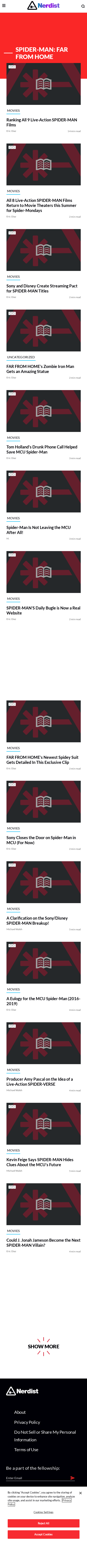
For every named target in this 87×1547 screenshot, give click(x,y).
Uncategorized (21, 357)
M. (7, 538)
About (20, 1412)
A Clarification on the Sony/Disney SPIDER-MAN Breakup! (37, 920)
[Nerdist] (43, 6)
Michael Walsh (14, 929)
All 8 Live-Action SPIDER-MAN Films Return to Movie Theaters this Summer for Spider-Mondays (41, 205)
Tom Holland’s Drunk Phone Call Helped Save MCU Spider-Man (41, 449)
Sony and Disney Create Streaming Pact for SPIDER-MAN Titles (41, 288)
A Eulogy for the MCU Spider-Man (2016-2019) (43, 1001)
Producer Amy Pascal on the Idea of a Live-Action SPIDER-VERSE (39, 1081)
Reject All (43, 1523)
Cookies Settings (43, 1512)
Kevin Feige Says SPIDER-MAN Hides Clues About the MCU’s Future (39, 1162)
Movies (13, 110)
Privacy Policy (27, 1422)
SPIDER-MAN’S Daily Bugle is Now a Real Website (43, 610)
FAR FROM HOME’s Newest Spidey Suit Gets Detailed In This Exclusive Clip (42, 759)
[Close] (80, 1493)
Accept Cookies (43, 1534)
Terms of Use (26, 1449)
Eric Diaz (11, 130)
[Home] (22, 1394)
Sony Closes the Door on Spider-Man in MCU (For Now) (41, 840)
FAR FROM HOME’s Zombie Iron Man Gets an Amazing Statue (40, 369)
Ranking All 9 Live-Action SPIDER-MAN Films (41, 122)
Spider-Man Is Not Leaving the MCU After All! (38, 530)
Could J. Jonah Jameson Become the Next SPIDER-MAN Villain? (43, 1243)
